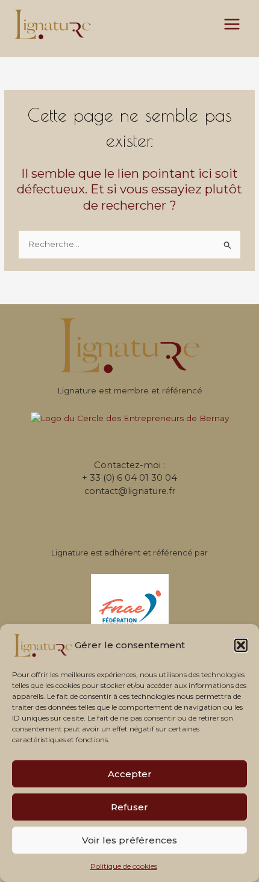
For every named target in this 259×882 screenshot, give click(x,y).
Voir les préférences (129, 840)
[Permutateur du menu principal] (232, 24)
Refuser (129, 807)
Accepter (130, 774)
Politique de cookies (123, 866)
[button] (241, 645)
